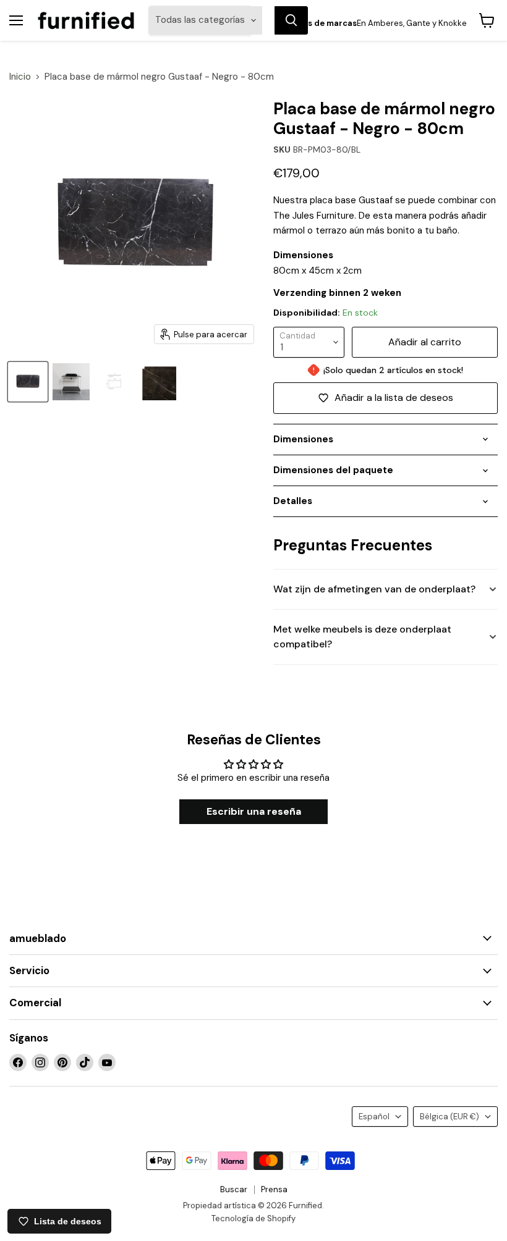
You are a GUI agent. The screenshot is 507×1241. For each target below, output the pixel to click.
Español (374, 1116)
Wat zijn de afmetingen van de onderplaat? (374, 589)
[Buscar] (291, 20)
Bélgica (449, 1116)
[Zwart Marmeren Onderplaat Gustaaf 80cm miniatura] (157, 382)
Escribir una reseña (254, 811)
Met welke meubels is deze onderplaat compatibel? (362, 636)
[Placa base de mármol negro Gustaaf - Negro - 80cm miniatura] (114, 382)
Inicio (20, 77)
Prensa (274, 1189)
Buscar (233, 1189)
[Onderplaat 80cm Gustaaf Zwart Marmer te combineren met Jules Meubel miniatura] (71, 382)
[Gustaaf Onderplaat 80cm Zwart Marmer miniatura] (28, 382)
